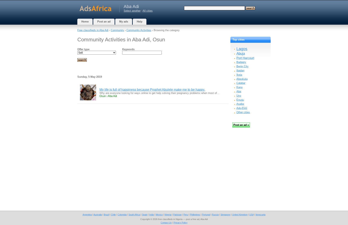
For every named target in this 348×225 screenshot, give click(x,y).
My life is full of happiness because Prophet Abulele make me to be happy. (152, 89)
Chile (113, 214)
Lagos (241, 49)
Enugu (240, 99)
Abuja (240, 53)
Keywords (128, 49)
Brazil (106, 214)
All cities (148, 10)
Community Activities (138, 30)
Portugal (206, 214)
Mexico (159, 214)
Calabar (240, 83)
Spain (144, 214)
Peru (185, 214)
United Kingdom (240, 214)
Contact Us (166, 222)
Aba (238, 91)
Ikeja (239, 74)
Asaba (240, 103)
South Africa (134, 214)
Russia (215, 214)
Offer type (83, 49)
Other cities (243, 112)
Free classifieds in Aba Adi (92, 30)
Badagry (241, 62)
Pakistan (177, 214)
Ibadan (240, 70)
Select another (132, 10)
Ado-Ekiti (241, 108)
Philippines (195, 214)
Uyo (238, 95)
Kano (239, 87)
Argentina (87, 214)
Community (117, 30)
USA (251, 214)
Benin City (242, 66)
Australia (97, 214)
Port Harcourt (245, 58)
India (151, 214)
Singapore (225, 214)
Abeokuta (242, 78)
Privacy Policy (180, 222)
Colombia (122, 214)
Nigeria (168, 214)
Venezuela (260, 214)
